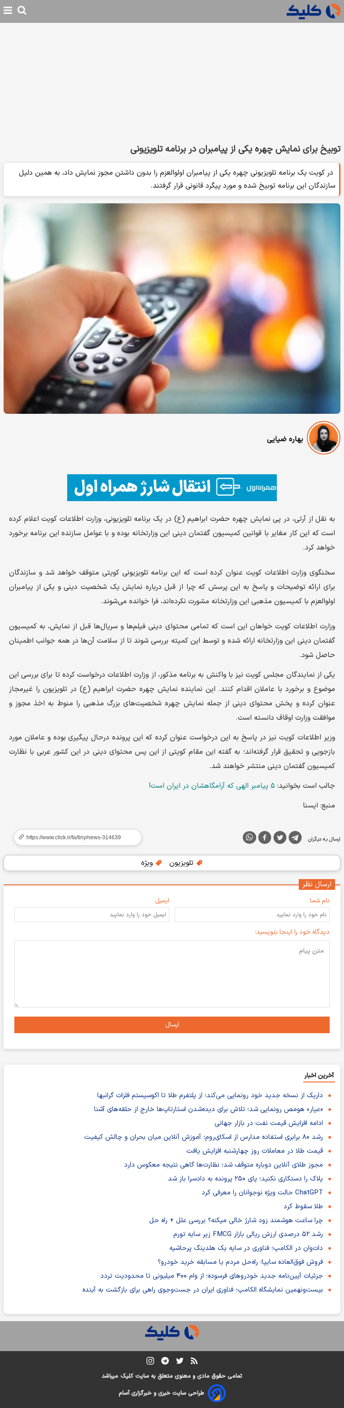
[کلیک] (313, 11)
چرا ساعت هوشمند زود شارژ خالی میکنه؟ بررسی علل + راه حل (236, 1220)
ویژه (148, 863)
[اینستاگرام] (150, 1362)
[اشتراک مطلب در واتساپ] (249, 837)
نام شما (320, 901)
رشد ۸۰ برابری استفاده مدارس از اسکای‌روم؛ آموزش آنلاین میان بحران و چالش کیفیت (203, 1137)
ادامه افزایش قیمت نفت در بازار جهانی (269, 1123)
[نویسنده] (323, 439)
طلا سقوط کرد (303, 1207)
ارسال (172, 1025)
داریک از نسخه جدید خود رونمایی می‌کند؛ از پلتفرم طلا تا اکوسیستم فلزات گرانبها (210, 1095)
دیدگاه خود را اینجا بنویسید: (292, 932)
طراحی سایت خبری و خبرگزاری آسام (161, 1393)
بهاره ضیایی (285, 439)
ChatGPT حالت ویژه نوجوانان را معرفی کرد (262, 1193)
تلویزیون (182, 863)
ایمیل (162, 901)
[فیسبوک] (264, 839)
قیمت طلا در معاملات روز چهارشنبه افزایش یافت (254, 1151)
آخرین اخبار (319, 1075)
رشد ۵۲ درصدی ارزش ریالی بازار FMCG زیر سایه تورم (248, 1234)
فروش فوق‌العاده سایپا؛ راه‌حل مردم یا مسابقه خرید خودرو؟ (240, 1262)
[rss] (194, 1362)
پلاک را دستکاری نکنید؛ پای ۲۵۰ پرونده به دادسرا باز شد (245, 1179)
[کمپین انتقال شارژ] (172, 487)
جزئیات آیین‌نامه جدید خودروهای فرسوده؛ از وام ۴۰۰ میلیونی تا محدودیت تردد (211, 1276)
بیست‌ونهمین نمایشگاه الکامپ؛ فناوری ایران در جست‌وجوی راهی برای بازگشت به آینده (202, 1290)
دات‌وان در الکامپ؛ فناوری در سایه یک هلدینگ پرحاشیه (246, 1248)
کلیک (126, 1376)
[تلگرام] (295, 839)
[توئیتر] (280, 839)
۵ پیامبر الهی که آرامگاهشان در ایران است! (212, 786)
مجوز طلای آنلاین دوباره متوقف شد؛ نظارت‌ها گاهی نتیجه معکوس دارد (223, 1165)
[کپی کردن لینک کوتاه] (74, 837)
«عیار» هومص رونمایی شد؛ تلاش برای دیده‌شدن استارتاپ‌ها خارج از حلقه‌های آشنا (208, 1109)
